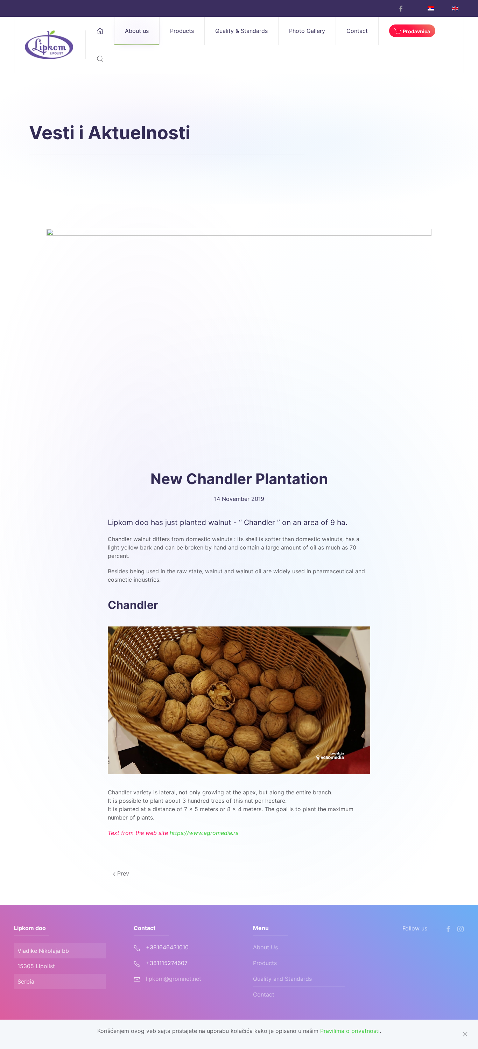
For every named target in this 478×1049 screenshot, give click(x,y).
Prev (122, 873)
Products (265, 962)
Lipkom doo (30, 927)
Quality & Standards (241, 30)
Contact (357, 30)
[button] (100, 59)
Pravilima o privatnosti (350, 1030)
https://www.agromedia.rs (204, 832)
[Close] (465, 1034)
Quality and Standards (282, 978)
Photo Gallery (307, 30)
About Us (265, 947)
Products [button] (182, 30)
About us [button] (137, 30)
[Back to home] (50, 44)
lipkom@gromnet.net (173, 978)
